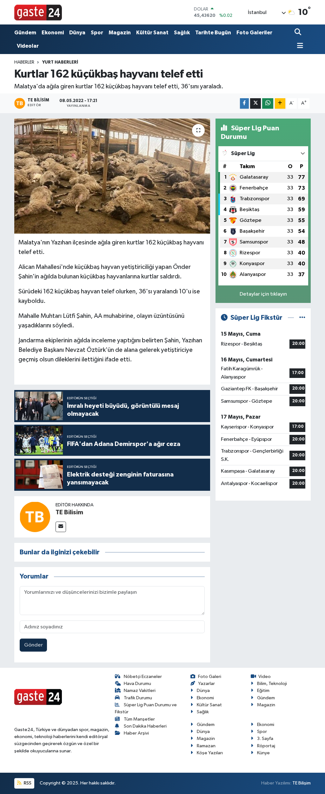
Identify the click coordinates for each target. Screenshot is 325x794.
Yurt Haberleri (60, 62)
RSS (27, 783)
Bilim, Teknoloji (272, 683)
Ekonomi (53, 32)
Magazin (120, 32)
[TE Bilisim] (35, 516)
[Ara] (298, 32)
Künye (263, 752)
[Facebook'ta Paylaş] (244, 103)
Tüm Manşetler (139, 719)
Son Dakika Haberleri (145, 726)
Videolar (28, 46)
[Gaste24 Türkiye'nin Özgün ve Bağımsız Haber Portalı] (38, 12)
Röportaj (266, 745)
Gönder (33, 645)
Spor (97, 32)
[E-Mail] (61, 527)
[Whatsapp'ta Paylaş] (267, 103)
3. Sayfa (265, 738)
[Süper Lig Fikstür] (302, 317)
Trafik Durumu (138, 697)
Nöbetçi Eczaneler (143, 676)
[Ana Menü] (299, 46)
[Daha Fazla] (280, 103)
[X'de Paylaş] (255, 103)
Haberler (24, 62)
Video (264, 676)
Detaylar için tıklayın (263, 294)
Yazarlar (206, 683)
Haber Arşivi (136, 733)
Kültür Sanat (152, 32)
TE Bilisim (69, 512)
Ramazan (206, 745)
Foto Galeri (209, 676)
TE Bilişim (301, 783)
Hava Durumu (137, 683)
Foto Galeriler (254, 32)
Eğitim (263, 690)
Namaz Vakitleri (140, 690)
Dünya (77, 32)
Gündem (25, 32)
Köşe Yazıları (210, 752)
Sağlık (182, 32)
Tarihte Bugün (213, 32)
